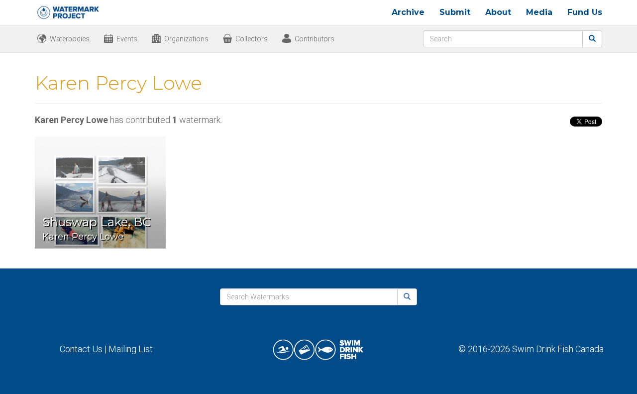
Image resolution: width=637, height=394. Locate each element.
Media (539, 12)
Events (126, 39)
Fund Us (584, 12)
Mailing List (130, 349)
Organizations (186, 39)
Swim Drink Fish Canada (558, 349)
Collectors (251, 39)
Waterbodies (70, 39)
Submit (454, 12)
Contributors (314, 39)
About (498, 12)
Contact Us (81, 349)
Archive (408, 12)
